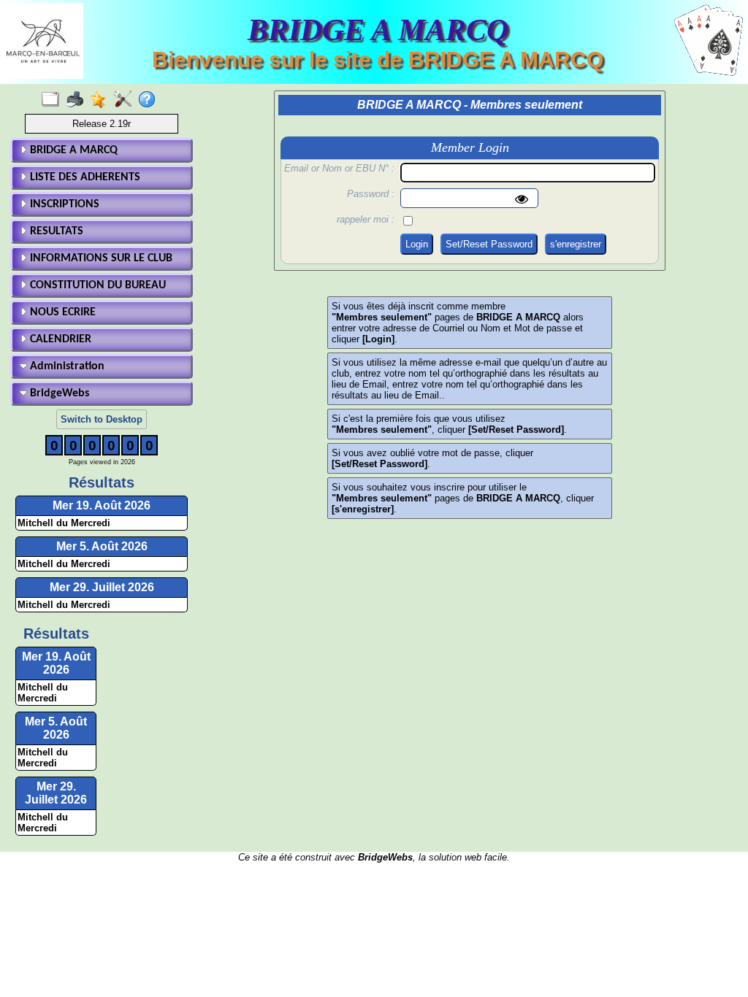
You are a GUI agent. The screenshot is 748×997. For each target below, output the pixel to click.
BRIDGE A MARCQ (72, 150)
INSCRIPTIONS (63, 204)
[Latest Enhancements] (102, 100)
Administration (65, 366)
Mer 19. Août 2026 (101, 505)
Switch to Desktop (101, 419)
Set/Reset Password (489, 244)
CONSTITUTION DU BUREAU (96, 285)
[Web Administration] (126, 100)
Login (416, 244)
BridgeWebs (58, 393)
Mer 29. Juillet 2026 (102, 587)
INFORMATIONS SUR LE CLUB (99, 258)
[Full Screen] (54, 100)
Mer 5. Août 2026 (102, 546)
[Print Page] (78, 100)
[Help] (150, 100)
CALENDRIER (59, 339)
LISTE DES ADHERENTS (83, 177)
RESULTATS (55, 231)
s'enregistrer (575, 244)
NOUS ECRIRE (61, 312)
